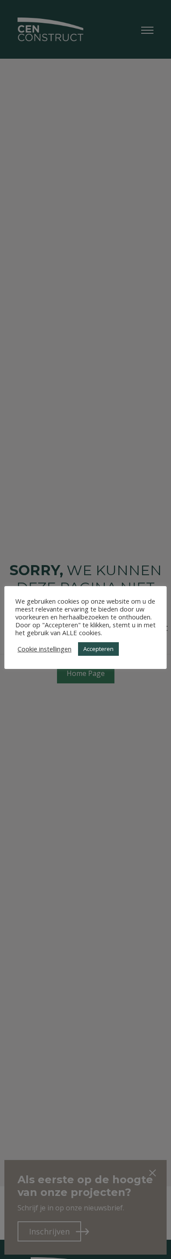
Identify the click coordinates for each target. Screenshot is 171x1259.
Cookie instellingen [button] (44, 649)
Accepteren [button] (98, 649)
